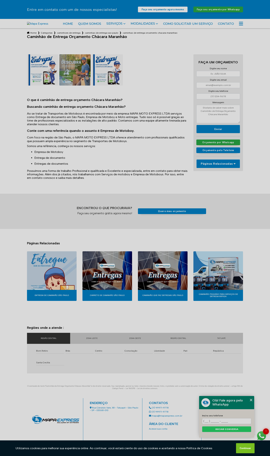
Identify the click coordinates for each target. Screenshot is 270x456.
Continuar (245, 448)
